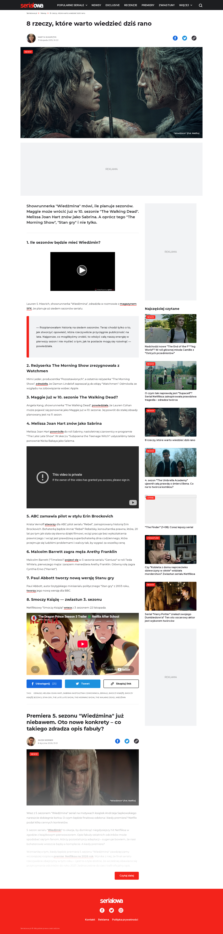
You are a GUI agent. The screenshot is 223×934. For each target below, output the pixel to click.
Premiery (148, 5)
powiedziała (100, 405)
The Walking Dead (105, 697)
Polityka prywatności (125, 919)
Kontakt (90, 919)
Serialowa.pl (32, 13)
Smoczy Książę (116, 693)
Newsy (96, 5)
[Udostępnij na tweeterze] (184, 38)
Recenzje (130, 5)
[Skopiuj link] (194, 38)
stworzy (50, 524)
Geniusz (38, 693)
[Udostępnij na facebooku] (175, 38)
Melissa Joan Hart (52, 693)
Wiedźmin (121, 697)
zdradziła (42, 383)
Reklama (103, 919)
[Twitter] (111, 910)
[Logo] (31, 5)
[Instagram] (121, 910)
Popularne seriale (70, 5)
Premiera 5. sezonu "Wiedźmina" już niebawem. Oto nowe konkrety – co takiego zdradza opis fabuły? (75, 722)
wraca (68, 607)
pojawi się (71, 559)
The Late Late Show (63, 697)
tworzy (31, 590)
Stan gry (47, 697)
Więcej (184, 5)
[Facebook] (102, 910)
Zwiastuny (167, 5)
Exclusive (113, 5)
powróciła (57, 431)
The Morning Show (84, 697)
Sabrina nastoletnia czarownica (81, 693)
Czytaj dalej (127, 875)
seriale (104, 693)
